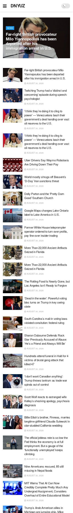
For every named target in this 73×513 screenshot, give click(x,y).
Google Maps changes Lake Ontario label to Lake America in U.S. (46, 212)
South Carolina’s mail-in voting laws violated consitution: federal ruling (45, 320)
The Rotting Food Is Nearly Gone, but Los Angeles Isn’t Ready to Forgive (46, 283)
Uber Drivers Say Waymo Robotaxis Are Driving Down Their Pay (46, 162)
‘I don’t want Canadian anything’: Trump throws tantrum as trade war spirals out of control (45, 380)
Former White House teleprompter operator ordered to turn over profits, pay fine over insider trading (46, 231)
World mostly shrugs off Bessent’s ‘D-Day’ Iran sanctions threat (45, 179)
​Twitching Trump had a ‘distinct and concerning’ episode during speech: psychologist (45, 94)
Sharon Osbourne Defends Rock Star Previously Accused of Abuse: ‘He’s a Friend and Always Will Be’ (45, 339)
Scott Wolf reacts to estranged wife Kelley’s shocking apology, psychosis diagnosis (46, 401)
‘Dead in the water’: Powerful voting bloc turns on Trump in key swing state (45, 302)
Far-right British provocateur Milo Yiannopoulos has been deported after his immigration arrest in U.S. (31, 41)
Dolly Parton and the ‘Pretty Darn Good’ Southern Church (44, 196)
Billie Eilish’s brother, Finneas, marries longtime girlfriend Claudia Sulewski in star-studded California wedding (47, 421)
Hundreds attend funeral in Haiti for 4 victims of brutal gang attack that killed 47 (46, 360)
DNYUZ (18, 5)
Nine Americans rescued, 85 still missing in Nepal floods (43, 468)
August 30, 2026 (16, 54)
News (10, 28)
